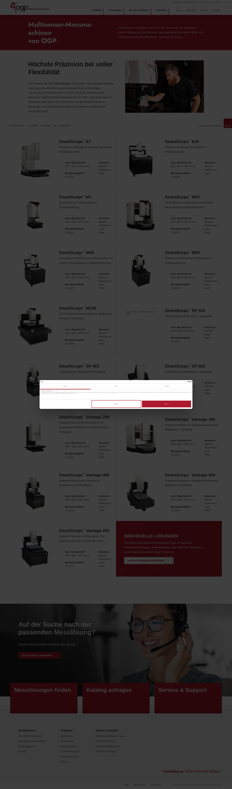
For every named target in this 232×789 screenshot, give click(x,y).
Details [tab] (116, 386)
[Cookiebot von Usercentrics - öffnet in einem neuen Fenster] (176, 381)
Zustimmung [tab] (65, 386)
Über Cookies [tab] (167, 386)
